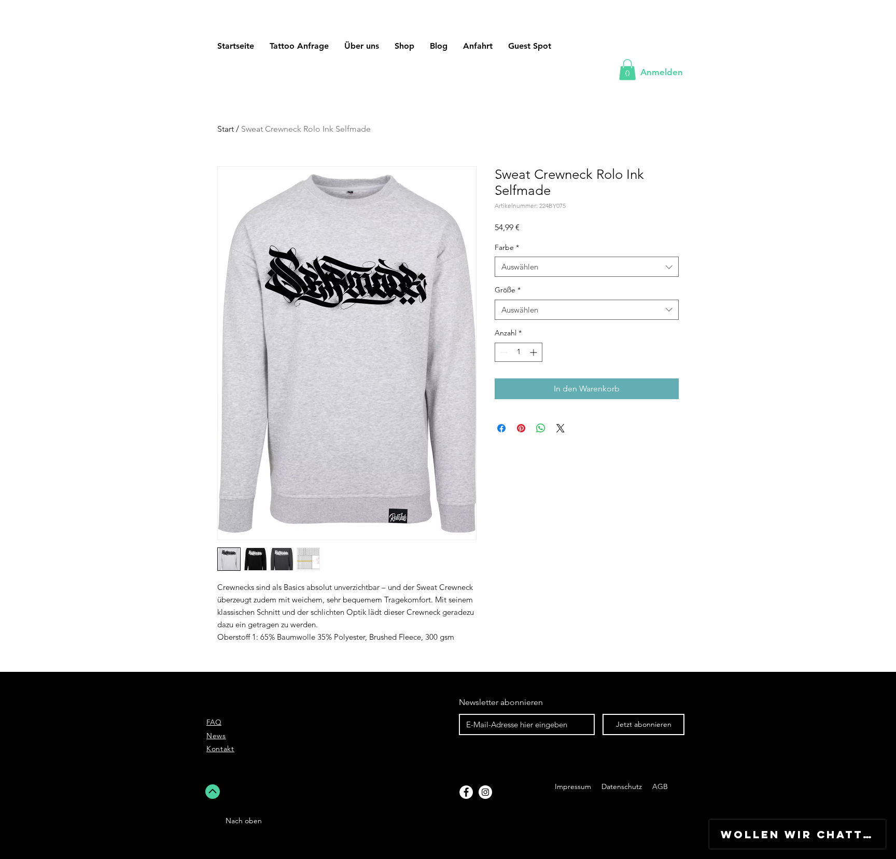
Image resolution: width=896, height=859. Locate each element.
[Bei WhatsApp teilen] (541, 428)
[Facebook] (466, 792)
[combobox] (587, 267)
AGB (659, 786)
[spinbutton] (518, 352)
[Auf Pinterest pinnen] (521, 428)
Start (225, 129)
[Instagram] (485, 792)
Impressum (573, 786)
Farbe (507, 247)
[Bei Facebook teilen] (501, 428)
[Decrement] (502, 352)
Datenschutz (622, 786)
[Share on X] (560, 428)
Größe (508, 289)
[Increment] (534, 352)
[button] (529, 45)
